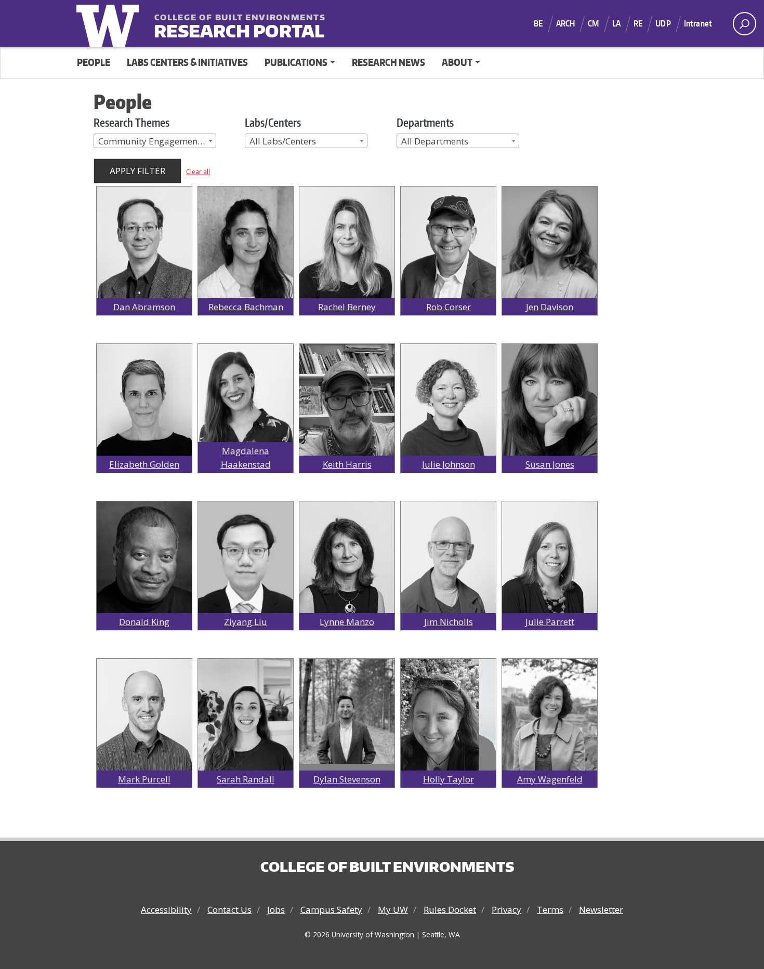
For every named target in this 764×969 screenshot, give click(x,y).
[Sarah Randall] (245, 723)
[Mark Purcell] (144, 729)
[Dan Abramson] (144, 257)
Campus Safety (331, 909)
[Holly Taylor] (440, 723)
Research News (388, 62)
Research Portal (218, 24)
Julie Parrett (549, 622)
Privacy (506, 909)
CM (593, 23)
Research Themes (131, 122)
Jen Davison (549, 307)
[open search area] (744, 23)
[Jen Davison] (549, 242)
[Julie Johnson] (448, 414)
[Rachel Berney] (346, 257)
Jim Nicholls (448, 622)
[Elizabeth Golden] (144, 414)
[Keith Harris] (346, 409)
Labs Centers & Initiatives (187, 62)
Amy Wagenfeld (550, 779)
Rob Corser (448, 307)
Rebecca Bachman (245, 307)
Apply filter (137, 171)
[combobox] (155, 141)
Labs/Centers (273, 122)
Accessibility (166, 909)
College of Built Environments (387, 866)
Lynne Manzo (347, 622)
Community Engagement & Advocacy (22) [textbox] (157, 141)
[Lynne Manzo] (346, 572)
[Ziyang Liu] (245, 564)
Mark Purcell (144, 779)
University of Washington (110, 23)
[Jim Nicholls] (448, 572)
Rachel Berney (347, 307)
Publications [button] (296, 62)
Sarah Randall (245, 779)
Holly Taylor (448, 779)
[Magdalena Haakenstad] (245, 399)
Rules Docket (450, 909)
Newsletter (601, 909)
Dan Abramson (144, 307)
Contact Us (229, 909)
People (93, 62)
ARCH (565, 23)
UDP (662, 23)
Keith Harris (347, 464)
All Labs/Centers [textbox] (282, 141)
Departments (425, 122)
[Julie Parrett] (549, 572)
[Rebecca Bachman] (245, 257)
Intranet (698, 23)
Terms (550, 909)
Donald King (144, 622)
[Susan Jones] (549, 414)
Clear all (198, 171)
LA (616, 23)
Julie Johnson (448, 464)
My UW (393, 909)
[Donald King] (144, 558)
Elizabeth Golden (144, 464)
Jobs (276, 909)
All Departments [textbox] (434, 141)
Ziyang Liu (245, 622)
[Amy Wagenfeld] (549, 729)
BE (538, 23)
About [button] (457, 62)
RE (638, 23)
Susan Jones (549, 464)
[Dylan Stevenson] (346, 710)
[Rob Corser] (448, 257)
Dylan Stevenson (346, 779)
